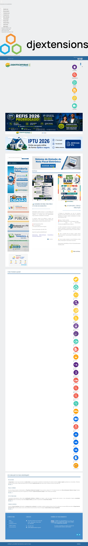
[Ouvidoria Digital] (18, 179)
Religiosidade (11, 480)
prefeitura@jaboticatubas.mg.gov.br (34, 527)
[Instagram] (78, 58)
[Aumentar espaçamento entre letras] (14, 32)
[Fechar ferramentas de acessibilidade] (1, 7)
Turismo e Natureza (12, 504)
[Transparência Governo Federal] (18, 236)
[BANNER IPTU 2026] (44, 143)
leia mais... (51, 239)
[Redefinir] (0, 7)
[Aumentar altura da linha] (10, 30)
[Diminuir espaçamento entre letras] (13, 32)
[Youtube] (81, 58)
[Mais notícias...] (72, 251)
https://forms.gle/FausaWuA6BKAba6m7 (39, 232)
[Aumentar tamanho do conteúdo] (12, 28)
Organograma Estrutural (12, 523)
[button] (7, 123)
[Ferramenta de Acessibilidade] (1, 1)
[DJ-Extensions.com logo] (44, 54)
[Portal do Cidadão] (18, 198)
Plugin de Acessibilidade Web (5, 55)
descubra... (10, 484)
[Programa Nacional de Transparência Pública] (18, 217)
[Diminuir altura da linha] (9, 30)
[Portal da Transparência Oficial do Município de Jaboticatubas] (18, 207)
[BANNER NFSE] (56, 162)
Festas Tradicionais (12, 496)
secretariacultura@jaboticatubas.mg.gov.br (66, 224)
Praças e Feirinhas (12, 488)
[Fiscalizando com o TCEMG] (18, 227)
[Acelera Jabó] (18, 246)
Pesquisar (25, 158)
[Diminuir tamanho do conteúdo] (11, 28)
